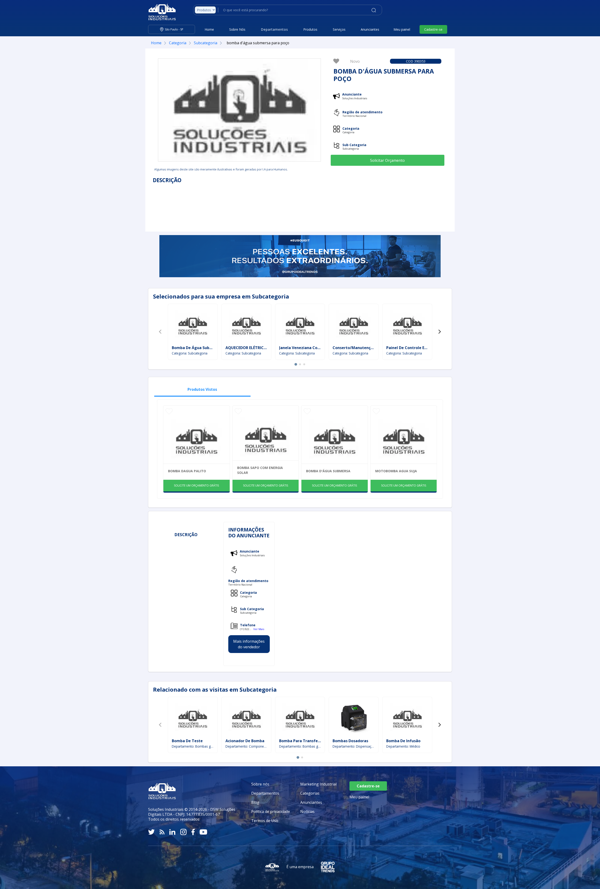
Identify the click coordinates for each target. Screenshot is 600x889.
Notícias (307, 811)
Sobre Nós (237, 29)
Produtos (310, 29)
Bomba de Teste (187, 740)
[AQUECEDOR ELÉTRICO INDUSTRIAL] (246, 325)
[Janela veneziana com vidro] (300, 325)
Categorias (309, 793)
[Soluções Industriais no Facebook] (193, 832)
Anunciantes (370, 29)
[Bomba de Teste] (192, 718)
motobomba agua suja (396, 471)
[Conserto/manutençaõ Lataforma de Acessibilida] (353, 325)
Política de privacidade (270, 811)
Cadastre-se (433, 29)
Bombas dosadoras (350, 740)
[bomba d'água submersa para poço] (239, 110)
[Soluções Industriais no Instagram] (183, 832)
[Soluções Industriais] (159, 11)
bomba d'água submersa (328, 471)
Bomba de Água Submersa (196, 347)
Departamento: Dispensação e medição (354, 746)
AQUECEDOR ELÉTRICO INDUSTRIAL (257, 347)
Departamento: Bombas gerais (193, 746)
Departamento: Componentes (246, 746)
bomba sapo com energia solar (260, 470)
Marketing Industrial (318, 784)
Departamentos (265, 793)
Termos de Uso (264, 820)
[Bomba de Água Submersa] (192, 325)
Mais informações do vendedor (249, 644)
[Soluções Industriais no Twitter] (151, 832)
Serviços (339, 29)
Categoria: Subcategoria (189, 353)
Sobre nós (260, 784)
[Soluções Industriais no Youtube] (203, 832)
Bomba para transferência (304, 740)
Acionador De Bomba (244, 740)
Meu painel (402, 29)
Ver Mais (258, 629)
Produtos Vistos (202, 389)
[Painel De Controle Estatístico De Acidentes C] (407, 325)
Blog (255, 802)
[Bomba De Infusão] (407, 718)
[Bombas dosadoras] (353, 718)
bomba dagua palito (187, 471)
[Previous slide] (160, 332)
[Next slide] (439, 332)
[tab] (295, 364)
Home (209, 29)
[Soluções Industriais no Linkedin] (172, 832)
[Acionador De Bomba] (246, 718)
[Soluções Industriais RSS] (162, 832)
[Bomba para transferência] (300, 718)
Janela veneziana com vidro (305, 347)
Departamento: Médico (403, 746)
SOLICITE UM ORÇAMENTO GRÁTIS (196, 485)
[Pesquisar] (373, 10)
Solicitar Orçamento (387, 160)
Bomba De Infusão (403, 740)
